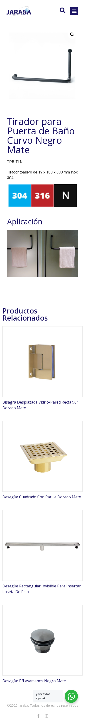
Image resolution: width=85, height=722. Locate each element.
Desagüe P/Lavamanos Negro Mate (34, 680)
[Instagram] (46, 716)
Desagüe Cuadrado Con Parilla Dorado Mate (41, 496)
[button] (74, 11)
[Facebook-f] (38, 716)
